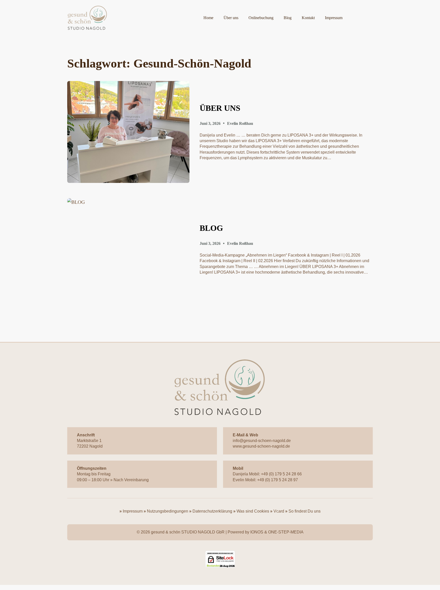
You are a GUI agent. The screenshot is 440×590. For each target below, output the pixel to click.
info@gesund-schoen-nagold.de (262, 440)
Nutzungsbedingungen (167, 511)
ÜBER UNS (220, 108)
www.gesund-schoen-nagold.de (261, 446)
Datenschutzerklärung (212, 511)
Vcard (278, 511)
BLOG (211, 228)
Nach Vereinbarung (131, 480)
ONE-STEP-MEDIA (286, 532)
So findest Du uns (304, 511)
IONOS (256, 532)
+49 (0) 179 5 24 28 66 (281, 474)
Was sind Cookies (253, 511)
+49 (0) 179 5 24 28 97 (277, 480)
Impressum (132, 511)
